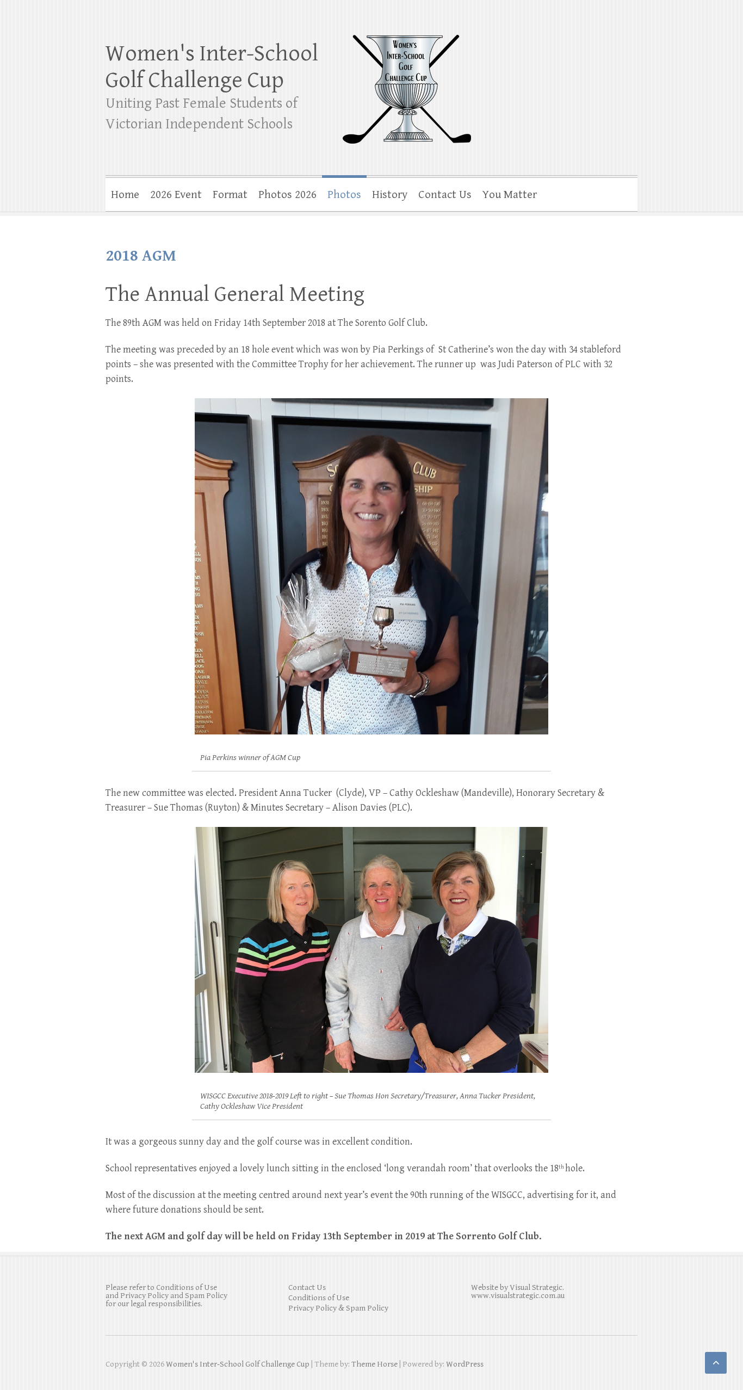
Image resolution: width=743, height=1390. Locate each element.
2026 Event (176, 194)
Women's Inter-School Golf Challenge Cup (212, 67)
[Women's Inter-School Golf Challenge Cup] (407, 82)
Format (230, 194)
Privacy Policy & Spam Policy (338, 1308)
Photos (344, 194)
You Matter (509, 194)
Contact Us (445, 194)
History (389, 194)
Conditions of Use (318, 1297)
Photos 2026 (287, 194)
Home (125, 194)
